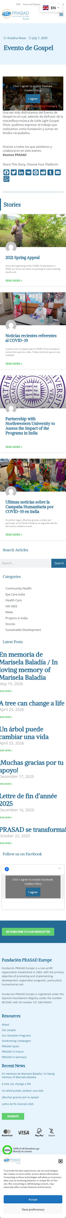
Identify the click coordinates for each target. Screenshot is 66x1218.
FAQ (18, 4)
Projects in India (17, 618)
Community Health (19, 588)
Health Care (14, 600)
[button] (60, 1161)
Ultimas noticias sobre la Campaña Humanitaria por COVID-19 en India (30, 507)
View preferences (33, 1209)
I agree (33, 98)
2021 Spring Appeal (23, 257)
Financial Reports (32, 4)
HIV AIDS (11, 606)
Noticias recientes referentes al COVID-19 (31, 338)
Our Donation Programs (16, 1035)
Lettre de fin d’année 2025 (18, 1104)
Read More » (14, 280)
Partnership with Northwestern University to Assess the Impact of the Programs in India (30, 426)
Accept (33, 1199)
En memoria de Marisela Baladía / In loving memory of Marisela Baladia (28, 1075)
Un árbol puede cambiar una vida (22, 1090)
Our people (9, 1030)
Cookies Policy (33, 90)
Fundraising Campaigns (16, 1041)
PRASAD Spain (10, 1046)
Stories (10, 624)
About (5, 1024)
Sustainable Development (23, 630)
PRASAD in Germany (14, 1057)
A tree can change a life (16, 1084)
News (9, 612)
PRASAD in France (13, 1051)
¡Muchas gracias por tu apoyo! (20, 1097)
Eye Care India (15, 594)
